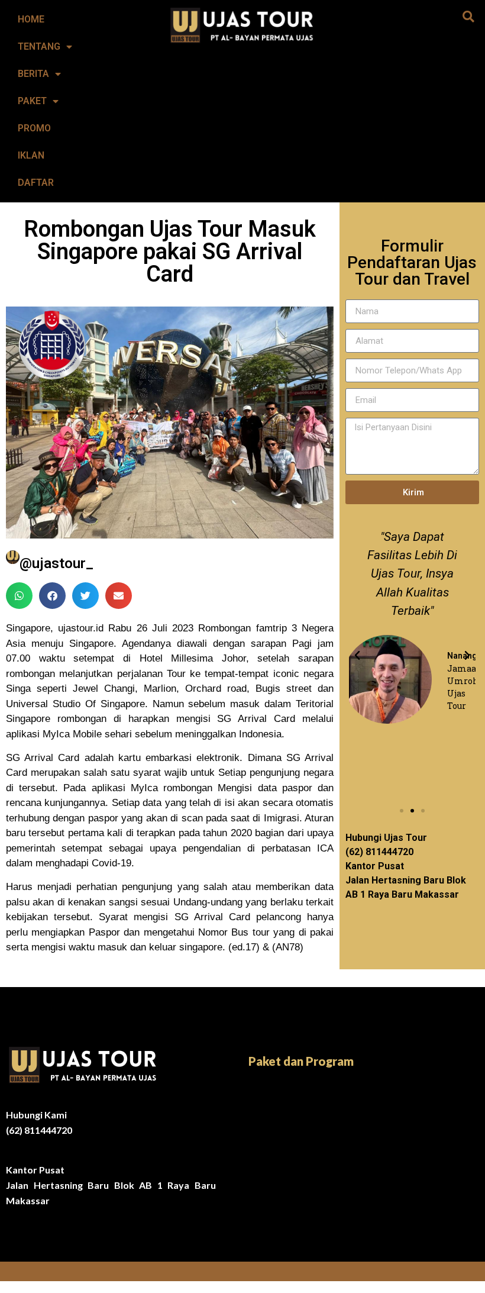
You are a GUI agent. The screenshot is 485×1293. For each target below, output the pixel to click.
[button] (468, 16)
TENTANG (39, 46)
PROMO (34, 128)
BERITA (33, 73)
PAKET (32, 101)
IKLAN (31, 155)
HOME (31, 19)
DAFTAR (36, 182)
